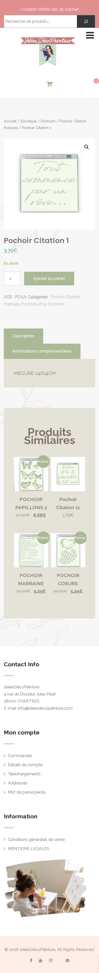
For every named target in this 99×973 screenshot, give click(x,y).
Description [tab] (23, 336)
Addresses (18, 783)
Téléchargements (24, 774)
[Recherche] (86, 21)
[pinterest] (67, 960)
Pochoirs (48, 121)
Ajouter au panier (49, 278)
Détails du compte (25, 764)
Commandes (20, 755)
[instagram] (51, 960)
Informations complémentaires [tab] (42, 351)
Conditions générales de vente (36, 839)
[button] (86, 147)
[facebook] (31, 960)
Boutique (29, 121)
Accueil (10, 121)
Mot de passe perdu (26, 792)
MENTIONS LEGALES (28, 848)
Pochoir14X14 (33, 304)
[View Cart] (49, 84)
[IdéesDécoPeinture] (48, 67)
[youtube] (40, 960)
